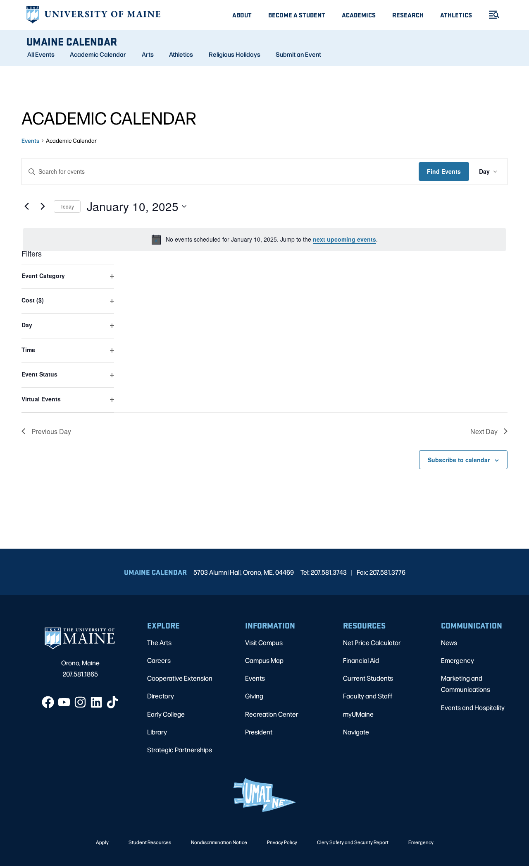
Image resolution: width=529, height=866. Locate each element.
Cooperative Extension (179, 678)
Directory (160, 695)
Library (157, 731)
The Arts (159, 642)
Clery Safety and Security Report (352, 842)
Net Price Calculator (372, 642)
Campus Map (264, 660)
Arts (148, 54)
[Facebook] (48, 702)
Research (408, 14)
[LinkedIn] (96, 702)
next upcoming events (344, 239)
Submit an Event (298, 54)
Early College (166, 714)
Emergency (457, 660)
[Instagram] (80, 702)
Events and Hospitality (473, 707)
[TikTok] (112, 702)
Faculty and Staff (368, 695)
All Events (41, 54)
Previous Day (51, 431)
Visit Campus (264, 642)
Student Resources (150, 842)
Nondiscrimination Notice (219, 842)
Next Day (484, 431)
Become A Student (296, 14)
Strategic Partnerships (179, 749)
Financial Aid (361, 660)
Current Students (368, 678)
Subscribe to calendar (459, 460)
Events (30, 140)
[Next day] (43, 206)
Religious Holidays (234, 54)
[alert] (264, 239)
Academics (359, 14)
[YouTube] (64, 702)
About (242, 14)
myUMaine (358, 714)
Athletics (456, 14)
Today (67, 206)
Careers (159, 660)
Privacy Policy (282, 842)
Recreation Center (271, 714)
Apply (102, 842)
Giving (254, 695)
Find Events (444, 171)
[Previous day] (26, 206)
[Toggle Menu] (491, 14)
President (258, 731)
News (449, 642)
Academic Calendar (98, 54)
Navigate (356, 731)
